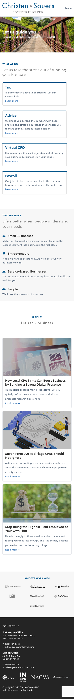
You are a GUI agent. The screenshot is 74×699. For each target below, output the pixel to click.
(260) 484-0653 (12, 643)
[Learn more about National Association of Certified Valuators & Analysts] (40, 677)
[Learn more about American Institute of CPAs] (8, 677)
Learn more (17, 101)
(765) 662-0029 (12, 664)
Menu (68, 8)
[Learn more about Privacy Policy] (61, 677)
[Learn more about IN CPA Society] (22, 677)
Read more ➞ (37, 403)
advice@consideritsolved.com (19, 646)
